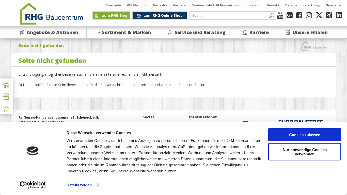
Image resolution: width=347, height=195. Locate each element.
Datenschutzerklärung (302, 5)
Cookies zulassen (304, 135)
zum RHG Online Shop (163, 15)
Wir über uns (136, 5)
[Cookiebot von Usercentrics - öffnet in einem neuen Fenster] (33, 185)
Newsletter (334, 5)
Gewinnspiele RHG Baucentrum (215, 5)
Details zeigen (79, 185)
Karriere (179, 5)
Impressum (253, 5)
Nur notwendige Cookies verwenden (305, 151)
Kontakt (273, 5)
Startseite (113, 5)
